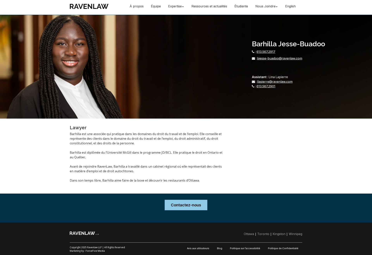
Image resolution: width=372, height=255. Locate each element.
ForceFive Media (95, 250)
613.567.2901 (266, 86)
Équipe (156, 6)
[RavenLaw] (89, 5)
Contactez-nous (186, 205)
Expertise (175, 6)
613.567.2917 (266, 52)
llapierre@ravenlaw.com (275, 82)
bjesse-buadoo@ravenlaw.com (279, 58)
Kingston (279, 234)
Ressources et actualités (209, 6)
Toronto (263, 234)
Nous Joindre (265, 6)
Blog (219, 248)
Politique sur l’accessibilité (245, 248)
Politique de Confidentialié (283, 248)
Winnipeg (295, 234)
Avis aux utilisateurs (198, 248)
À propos (137, 6)
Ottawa (249, 234)
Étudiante (241, 6)
